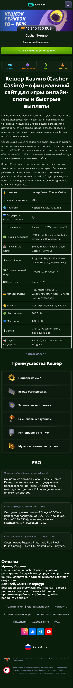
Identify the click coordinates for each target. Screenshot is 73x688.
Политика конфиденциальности (27, 606)
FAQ (57, 621)
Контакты (61, 606)
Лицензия (19, 621)
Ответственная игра (17, 614)
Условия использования (53, 614)
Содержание (40, 621)
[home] (36, 5)
